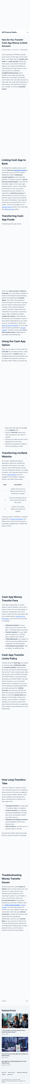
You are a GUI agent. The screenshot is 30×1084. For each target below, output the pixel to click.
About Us (4, 1072)
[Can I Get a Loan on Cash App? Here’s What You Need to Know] (15, 1044)
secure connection (17, 519)
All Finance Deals (9, 32)
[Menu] (27, 32)
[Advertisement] (15, 15)
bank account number (12, 905)
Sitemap (4, 1074)
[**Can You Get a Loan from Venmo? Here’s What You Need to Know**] (15, 1020)
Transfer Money (23, 49)
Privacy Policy (11, 1072)
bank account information (10, 325)
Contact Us (10, 1074)
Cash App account (19, 170)
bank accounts (9, 209)
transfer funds (6, 207)
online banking (12, 474)
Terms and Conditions (22, 1072)
